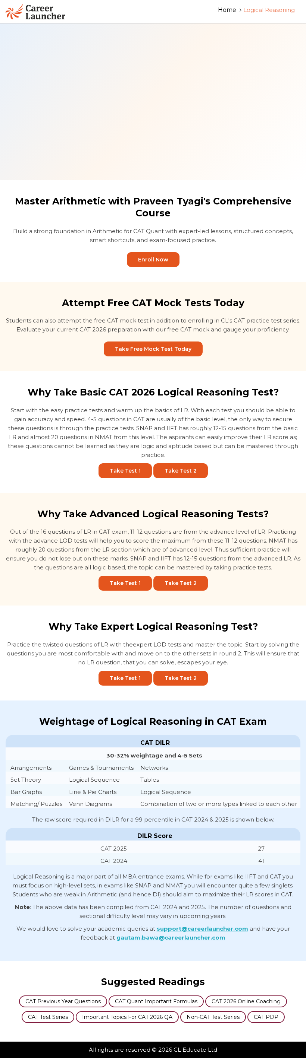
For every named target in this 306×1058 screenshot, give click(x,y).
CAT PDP (266, 1017)
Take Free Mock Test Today (153, 349)
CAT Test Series (48, 1017)
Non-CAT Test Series (213, 1017)
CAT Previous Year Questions (63, 1001)
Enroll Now (153, 259)
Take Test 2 (181, 470)
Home (227, 9)
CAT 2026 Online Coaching (246, 1001)
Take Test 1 (125, 470)
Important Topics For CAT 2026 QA (127, 1017)
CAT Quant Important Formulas (156, 1001)
